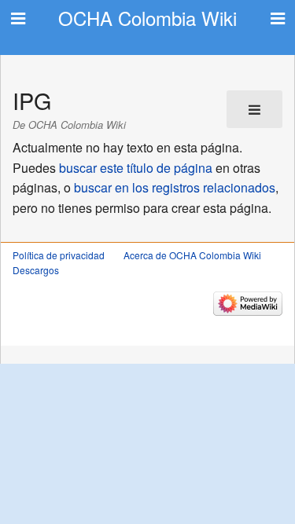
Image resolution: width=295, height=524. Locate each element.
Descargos (36, 270)
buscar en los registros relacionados (174, 187)
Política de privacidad (59, 255)
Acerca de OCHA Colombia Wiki (192, 255)
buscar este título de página (135, 168)
